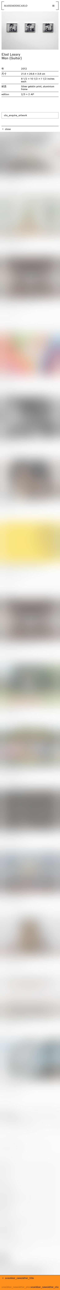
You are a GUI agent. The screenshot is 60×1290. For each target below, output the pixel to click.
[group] (30, 30)
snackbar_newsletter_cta (44, 1287)
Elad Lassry (11, 54)
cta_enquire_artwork (15, 115)
